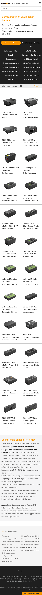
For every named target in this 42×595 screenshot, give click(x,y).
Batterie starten (11, 59)
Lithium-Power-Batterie (31, 75)
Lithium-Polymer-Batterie (31, 63)
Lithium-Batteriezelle (31, 79)
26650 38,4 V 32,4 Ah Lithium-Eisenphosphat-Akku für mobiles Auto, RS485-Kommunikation (10, 337)
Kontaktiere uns (7, 544)
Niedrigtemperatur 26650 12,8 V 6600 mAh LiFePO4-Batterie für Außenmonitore (10, 254)
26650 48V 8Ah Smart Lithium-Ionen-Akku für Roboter (31, 365)
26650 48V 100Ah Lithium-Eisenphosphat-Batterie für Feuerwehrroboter (31, 337)
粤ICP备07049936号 (29, 581)
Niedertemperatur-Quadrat (30, 541)
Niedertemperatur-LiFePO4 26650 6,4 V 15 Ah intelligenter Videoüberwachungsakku (10, 226)
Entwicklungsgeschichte (9, 539)
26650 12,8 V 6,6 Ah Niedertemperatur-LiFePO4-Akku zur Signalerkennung (30, 421)
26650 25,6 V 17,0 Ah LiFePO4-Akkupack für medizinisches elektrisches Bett (10, 365)
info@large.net (11, 531)
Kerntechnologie (7, 561)
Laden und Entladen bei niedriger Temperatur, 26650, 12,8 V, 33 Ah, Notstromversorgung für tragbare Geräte (10, 309)
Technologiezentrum (8, 553)
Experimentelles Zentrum (10, 558)
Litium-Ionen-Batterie (11, 43)
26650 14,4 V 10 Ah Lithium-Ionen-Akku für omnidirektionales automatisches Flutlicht (31, 393)
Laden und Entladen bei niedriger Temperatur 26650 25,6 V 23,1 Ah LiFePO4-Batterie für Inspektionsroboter (10, 198)
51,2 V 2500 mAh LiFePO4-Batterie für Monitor (9, 114)
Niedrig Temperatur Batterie (31, 67)
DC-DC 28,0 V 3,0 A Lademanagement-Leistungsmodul (30, 309)
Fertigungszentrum (8, 556)
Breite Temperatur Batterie (11, 71)
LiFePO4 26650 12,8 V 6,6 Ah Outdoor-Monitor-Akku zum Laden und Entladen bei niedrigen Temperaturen (31, 226)
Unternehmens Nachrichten (11, 541)
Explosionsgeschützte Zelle (30, 550)
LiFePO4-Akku (31, 51)
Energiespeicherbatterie (11, 63)
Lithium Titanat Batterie (31, 71)
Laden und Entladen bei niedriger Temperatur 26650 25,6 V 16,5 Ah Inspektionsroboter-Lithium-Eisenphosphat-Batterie (31, 198)
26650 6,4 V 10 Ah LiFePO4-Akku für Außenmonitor (29, 253)
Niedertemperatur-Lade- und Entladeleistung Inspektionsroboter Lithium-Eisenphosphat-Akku (31, 170)
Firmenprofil (6, 536)
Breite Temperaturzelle (28, 547)
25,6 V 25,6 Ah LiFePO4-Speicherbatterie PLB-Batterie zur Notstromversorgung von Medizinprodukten (31, 115)
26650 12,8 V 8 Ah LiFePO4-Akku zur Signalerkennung (8, 420)
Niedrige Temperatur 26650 (30, 539)
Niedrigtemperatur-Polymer (30, 544)
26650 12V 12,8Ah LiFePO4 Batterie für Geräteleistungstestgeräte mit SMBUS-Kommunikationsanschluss (31, 143)
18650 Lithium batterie (31, 59)
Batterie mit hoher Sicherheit (31, 55)
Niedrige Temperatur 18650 (30, 536)
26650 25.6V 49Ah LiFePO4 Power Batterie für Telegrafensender (8, 143)
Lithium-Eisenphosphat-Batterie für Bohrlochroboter (10, 170)
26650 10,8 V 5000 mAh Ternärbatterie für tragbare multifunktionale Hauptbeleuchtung (10, 393)
